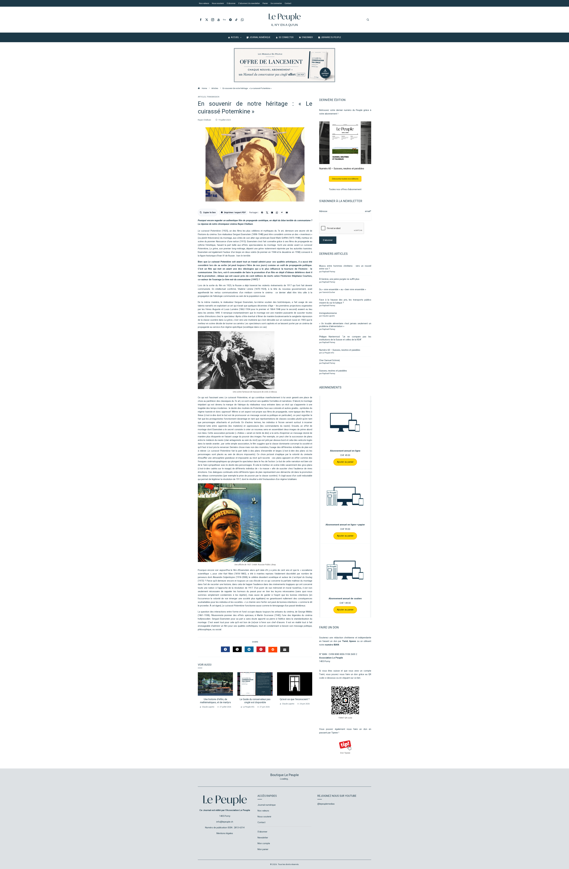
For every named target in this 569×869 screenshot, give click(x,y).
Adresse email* (345, 211)
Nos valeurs (263, 810)
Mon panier (263, 849)
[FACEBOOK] (225, 649)
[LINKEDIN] (249, 649)
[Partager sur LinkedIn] (272, 212)
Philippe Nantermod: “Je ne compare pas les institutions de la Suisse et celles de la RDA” (345, 338)
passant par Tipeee (328, 732)
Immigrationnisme (328, 313)
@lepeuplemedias (326, 804)
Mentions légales (224, 833)
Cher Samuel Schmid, (329, 360)
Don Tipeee (345, 753)
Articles (202, 97)
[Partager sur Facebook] (262, 212)
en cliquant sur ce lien (349, 678)
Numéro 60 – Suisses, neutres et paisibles (341, 168)
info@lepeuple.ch (224, 821)
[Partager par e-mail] (287, 212)
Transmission (213, 97)
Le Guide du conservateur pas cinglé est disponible (255, 701)
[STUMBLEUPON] (272, 649)
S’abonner (262, 831)
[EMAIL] (284, 649)
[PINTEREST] (260, 649)
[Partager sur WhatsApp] (277, 212)
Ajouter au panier (345, 462)
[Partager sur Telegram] (282, 212)
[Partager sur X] (267, 212)
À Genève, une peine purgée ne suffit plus (339, 279)
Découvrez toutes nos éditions (345, 179)
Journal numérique (267, 805)
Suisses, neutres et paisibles (333, 370)
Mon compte (264, 843)
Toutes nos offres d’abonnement (345, 189)
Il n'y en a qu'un (284, 24)
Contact (261, 822)
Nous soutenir (264, 816)
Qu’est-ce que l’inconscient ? (295, 699)
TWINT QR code (345, 718)
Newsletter (263, 837)
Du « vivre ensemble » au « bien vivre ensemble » (342, 289)
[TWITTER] (237, 649)
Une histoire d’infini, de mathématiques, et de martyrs (215, 701)
